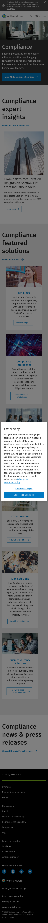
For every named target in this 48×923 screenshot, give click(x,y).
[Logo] (14, 16)
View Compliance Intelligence (22, 396)
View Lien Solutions (18, 621)
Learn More (11, 209)
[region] (24, 461)
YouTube (30, 871)
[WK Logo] (12, 880)
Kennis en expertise (11, 841)
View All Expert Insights (13, 125)
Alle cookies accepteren (24, 495)
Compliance (7, 827)
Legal (4, 832)
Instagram (13, 871)
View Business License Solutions (18, 691)
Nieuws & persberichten (13, 792)
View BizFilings (22, 323)
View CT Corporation (18, 540)
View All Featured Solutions (21, 77)
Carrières (6, 846)
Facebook (4, 871)
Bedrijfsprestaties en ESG (14, 822)
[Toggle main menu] (44, 16)
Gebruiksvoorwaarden (12, 896)
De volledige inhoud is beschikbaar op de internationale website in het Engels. (23, 6)
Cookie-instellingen (23, 488)
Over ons (6, 787)
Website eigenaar (10, 857)
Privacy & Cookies (10, 901)
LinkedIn (21, 871)
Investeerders (8, 851)
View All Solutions (11, 259)
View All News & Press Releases (17, 751)
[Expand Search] (31, 16)
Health (5, 811)
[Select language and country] (38, 16)
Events (5, 797)
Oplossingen (8, 806)
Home (13, 774)
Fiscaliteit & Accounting (13, 816)
